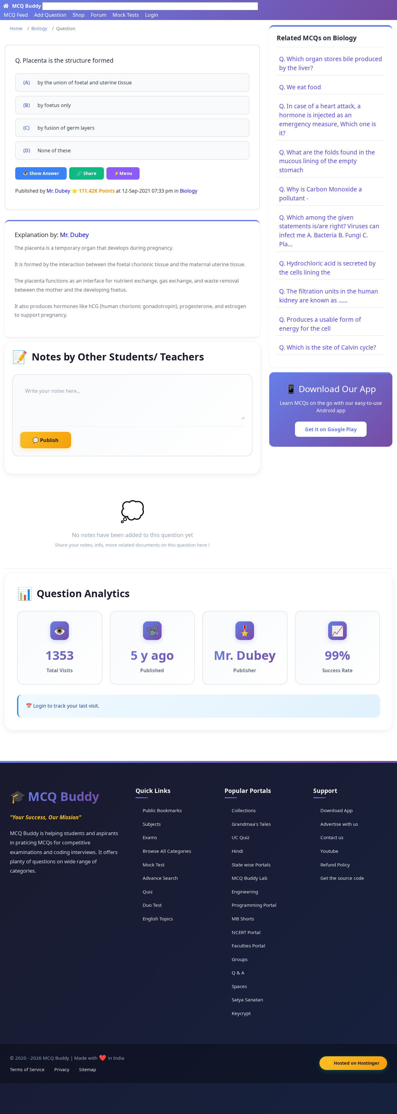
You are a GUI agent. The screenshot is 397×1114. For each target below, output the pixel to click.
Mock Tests (126, 14)
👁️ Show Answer (41, 173)
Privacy (61, 1069)
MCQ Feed (16, 14)
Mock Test (153, 864)
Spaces (239, 986)
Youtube (329, 851)
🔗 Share (86, 173)
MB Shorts (243, 918)
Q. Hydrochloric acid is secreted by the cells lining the (327, 267)
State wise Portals (251, 864)
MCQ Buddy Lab (249, 878)
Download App (336, 810)
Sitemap (87, 1069)
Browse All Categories (167, 851)
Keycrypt (241, 1013)
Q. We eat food (300, 87)
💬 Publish (46, 440)
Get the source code (342, 878)
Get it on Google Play (331, 429)
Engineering (245, 891)
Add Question (50, 14)
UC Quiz (240, 837)
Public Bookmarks (162, 810)
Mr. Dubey (58, 190)
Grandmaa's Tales (251, 824)
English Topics (158, 918)
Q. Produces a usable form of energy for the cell (320, 324)
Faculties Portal (248, 945)
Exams (150, 837)
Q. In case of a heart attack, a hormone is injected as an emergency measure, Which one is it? (327, 119)
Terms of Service (27, 1069)
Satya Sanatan (247, 999)
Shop (79, 14)
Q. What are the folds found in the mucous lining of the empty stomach (327, 161)
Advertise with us (339, 824)
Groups (240, 959)
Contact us (331, 837)
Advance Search (160, 878)
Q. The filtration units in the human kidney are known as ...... (328, 295)
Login (151, 14)
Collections (244, 810)
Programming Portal (254, 905)
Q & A (238, 972)
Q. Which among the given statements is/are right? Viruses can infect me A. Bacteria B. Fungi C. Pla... (329, 230)
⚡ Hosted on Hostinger (353, 1063)
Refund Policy (335, 864)
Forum (98, 14)
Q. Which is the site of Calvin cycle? (327, 347)
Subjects (152, 824)
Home (16, 28)
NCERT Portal (246, 932)
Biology (39, 28)
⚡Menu (123, 173)
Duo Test (152, 905)
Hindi (237, 851)
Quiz (148, 891)
